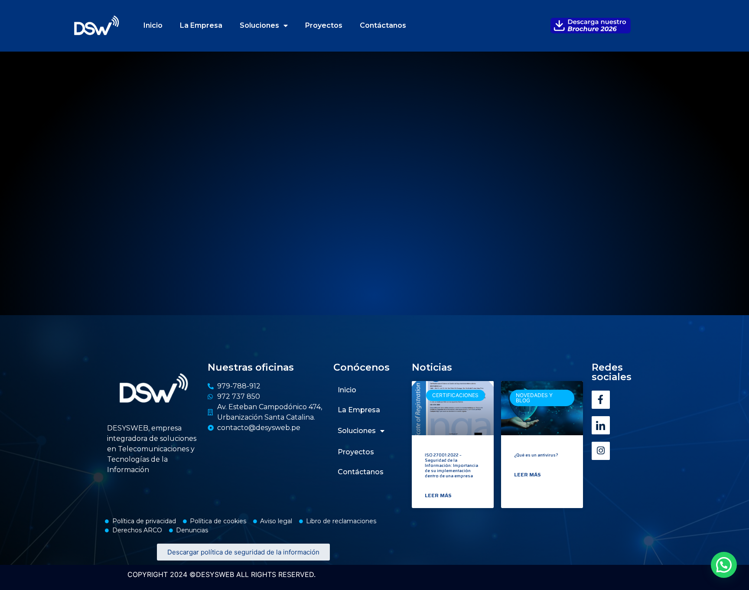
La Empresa (201, 25)
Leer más (438, 495)
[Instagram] (601, 451)
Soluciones (259, 25)
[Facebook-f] (601, 400)
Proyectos (323, 25)
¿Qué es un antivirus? (536, 455)
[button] (724, 565)
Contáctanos (383, 25)
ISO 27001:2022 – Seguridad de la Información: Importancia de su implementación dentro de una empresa (451, 465)
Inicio (153, 25)
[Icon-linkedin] (601, 425)
